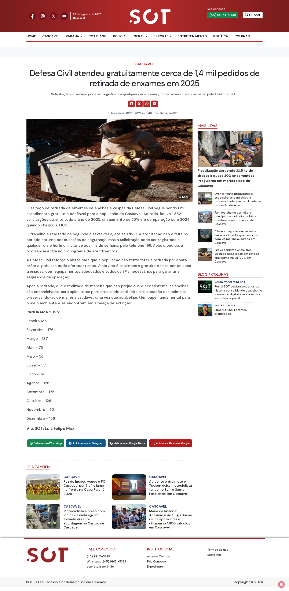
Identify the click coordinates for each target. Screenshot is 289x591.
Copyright (242, 582)
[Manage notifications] (281, 584)
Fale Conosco (156, 561)
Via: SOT (34, 428)
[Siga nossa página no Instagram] (43, 16)
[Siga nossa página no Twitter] (53, 16)
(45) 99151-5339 (222, 15)
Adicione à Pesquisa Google (173, 443)
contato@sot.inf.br (100, 566)
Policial (120, 36)
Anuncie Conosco (159, 556)
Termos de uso (217, 550)
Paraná (72, 36)
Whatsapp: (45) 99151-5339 (106, 561)
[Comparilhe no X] (139, 104)
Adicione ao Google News (129, 443)
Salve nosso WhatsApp (48, 443)
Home (31, 36)
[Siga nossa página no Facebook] (32, 16)
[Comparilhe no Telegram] (154, 104)
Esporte (161, 36)
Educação (147, 57)
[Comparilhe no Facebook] (131, 104)
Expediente (155, 566)
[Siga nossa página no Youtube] (64, 16)
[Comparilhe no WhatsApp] (146, 104)
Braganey (79, 43)
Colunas (242, 36)
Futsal (164, 57)
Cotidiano (97, 36)
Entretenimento (192, 36)
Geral (139, 36)
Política (220, 36)
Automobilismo (171, 43)
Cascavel (50, 36)
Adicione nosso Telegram (88, 443)
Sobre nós (214, 555)
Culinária (146, 43)
